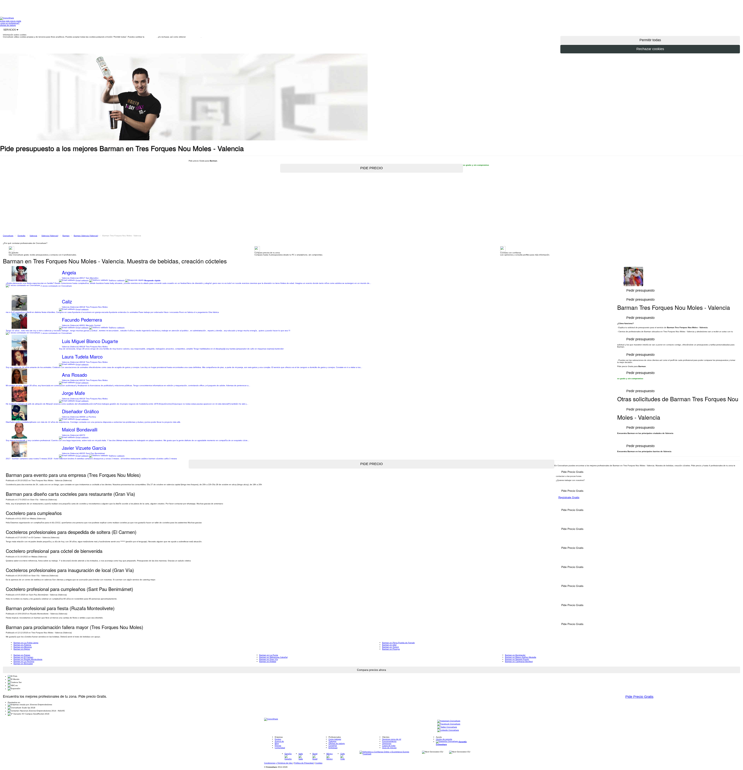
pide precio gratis (13, 21)
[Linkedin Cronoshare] (448, 730)
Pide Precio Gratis (639, 697)
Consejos (333, 745)
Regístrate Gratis (568, 497)
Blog (277, 743)
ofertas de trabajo (8, 25)
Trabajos (332, 741)
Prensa (278, 745)
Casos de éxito (388, 745)
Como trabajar (335, 739)
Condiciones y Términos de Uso (278, 763)
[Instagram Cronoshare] (448, 721)
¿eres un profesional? (10, 23)
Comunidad (280, 748)
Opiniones (386, 743)
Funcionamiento (389, 741)
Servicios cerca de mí (391, 739)
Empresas (333, 748)
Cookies (318, 763)
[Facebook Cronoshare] (448, 724)
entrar (3, 21)
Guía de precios (389, 748)
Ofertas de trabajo (337, 743)
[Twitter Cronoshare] (447, 727)
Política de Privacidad (304, 763)
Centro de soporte (444, 739)
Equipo (278, 739)
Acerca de (279, 741)
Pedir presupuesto (640, 427)
